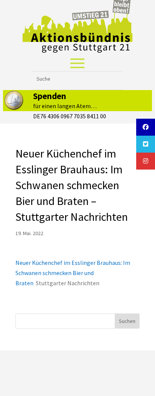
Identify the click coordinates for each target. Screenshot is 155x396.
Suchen (127, 321)
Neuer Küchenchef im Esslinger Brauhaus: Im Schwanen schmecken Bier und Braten (72, 273)
